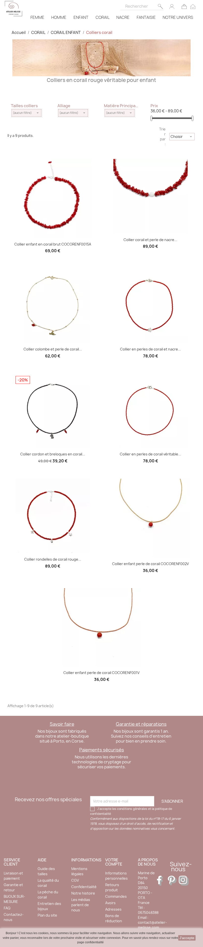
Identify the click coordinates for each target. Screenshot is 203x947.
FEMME (37, 17)
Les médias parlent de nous (80, 904)
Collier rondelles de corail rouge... (52, 559)
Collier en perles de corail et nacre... (150, 349)
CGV (75, 880)
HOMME (58, 17)
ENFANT (81, 17)
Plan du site (47, 915)
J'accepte (186, 938)
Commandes (116, 896)
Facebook (162, 881)
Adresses (113, 909)
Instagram (184, 881)
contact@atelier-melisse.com (152, 925)
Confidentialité (84, 886)
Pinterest (173, 881)
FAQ (7, 908)
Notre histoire (83, 893)
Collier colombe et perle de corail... (53, 349)
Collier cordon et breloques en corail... (52, 454)
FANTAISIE (146, 17)
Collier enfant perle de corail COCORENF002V (150, 563)
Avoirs (110, 902)
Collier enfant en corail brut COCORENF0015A (52, 244)
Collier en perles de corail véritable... (150, 454)
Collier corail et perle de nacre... (150, 239)
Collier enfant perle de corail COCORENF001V (101, 672)
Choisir (182, 136)
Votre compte (113, 862)
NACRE (122, 17)
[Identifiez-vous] (171, 6)
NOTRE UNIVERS (178, 17)
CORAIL (102, 17)
